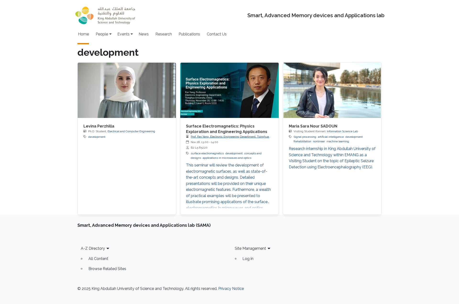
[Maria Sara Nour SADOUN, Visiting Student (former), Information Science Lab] (332, 90)
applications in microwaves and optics (227, 158)
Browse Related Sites (107, 268)
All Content (98, 258)
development (96, 136)
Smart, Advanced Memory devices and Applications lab (315, 15)
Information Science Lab (342, 131)
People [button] (102, 34)
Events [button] (123, 34)
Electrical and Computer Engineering (131, 131)
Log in (247, 258)
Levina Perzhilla (98, 126)
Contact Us (217, 34)
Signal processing (305, 136)
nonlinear (319, 141)
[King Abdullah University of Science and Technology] (105, 15)
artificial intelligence (331, 136)
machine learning (338, 141)
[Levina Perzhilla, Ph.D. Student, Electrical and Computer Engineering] (127, 90)
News (144, 34)
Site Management (250, 248)
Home (83, 34)
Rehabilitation (302, 141)
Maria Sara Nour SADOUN (313, 126)
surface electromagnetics (207, 153)
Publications (189, 34)
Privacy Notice (231, 288)
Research (163, 34)
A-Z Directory (93, 248)
